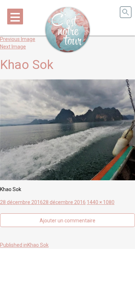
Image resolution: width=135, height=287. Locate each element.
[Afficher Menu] (15, 16)
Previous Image (17, 39)
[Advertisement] (67, 267)
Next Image (13, 47)
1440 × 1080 (100, 202)
